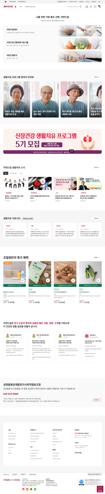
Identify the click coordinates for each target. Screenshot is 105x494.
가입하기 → (97, 400)
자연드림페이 (55, 439)
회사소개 (6, 474)
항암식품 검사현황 (12, 436)
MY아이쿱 (54, 433)
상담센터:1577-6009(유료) (51, 485)
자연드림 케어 (12, 1)
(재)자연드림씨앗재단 (34, 436)
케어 (20, 7)
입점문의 (14, 474)
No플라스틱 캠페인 (56, 458)
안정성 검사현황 (11, 439)
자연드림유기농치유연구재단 (36, 458)
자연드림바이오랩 (34, 453)
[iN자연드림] (5, 1)
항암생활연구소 (33, 456)
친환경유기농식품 (30, 7)
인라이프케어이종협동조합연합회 (37, 433)
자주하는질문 (78, 453)
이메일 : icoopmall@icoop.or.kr (29, 485)
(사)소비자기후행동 (34, 439)
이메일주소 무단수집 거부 (51, 484)
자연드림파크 (33, 441)
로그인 (87, 1)
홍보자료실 (32, 474)
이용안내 (94, 1)
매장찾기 (10, 453)
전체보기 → (97, 77)
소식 (21, 173)
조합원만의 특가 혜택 (15, 257)
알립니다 (54, 444)
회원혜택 (54, 436)
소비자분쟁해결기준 (50, 482)
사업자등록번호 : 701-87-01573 (37, 480)
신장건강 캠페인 (55, 453)
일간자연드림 (13, 173)
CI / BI (9, 450)
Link (99, 1)
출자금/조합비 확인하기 (57, 441)
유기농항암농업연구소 (34, 450)
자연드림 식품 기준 (12, 433)
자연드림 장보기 (22, 1)
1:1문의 (77, 443)
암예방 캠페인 (55, 456)
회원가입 (81, 1)
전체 (6, 173)
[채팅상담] (100, 489)
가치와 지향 (10, 447)
